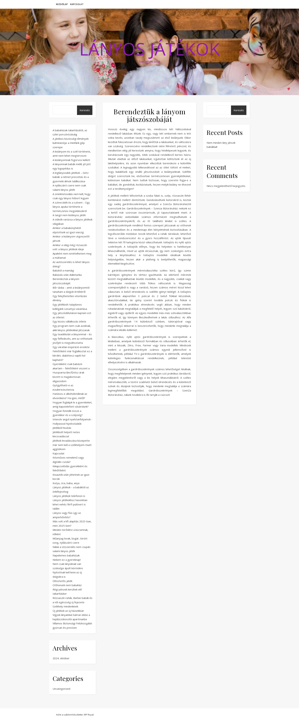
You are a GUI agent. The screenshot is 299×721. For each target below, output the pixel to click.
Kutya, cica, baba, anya (66, 483)
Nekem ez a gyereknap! (67, 559)
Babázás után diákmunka (67, 274)
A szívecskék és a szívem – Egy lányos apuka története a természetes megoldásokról (71, 207)
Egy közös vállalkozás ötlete (69, 321)
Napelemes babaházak (66, 555)
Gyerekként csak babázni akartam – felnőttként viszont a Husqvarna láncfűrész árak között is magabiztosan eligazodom (71, 372)
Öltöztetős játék (62, 581)
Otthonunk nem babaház (67, 585)
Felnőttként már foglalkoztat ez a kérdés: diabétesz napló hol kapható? (72, 355)
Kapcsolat (77, 4)
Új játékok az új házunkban (68, 610)
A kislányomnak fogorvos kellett (71, 160)
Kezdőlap (62, 4)
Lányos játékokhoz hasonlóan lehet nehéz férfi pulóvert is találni (70, 504)
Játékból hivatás (62, 427)
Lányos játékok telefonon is (69, 496)
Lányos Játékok (149, 48)
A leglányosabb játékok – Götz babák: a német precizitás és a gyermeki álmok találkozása (71, 177)
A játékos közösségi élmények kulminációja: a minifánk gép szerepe (71, 143)
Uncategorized (61, 688)
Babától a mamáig (63, 270)
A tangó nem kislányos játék (69, 215)
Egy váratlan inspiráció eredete (71, 347)
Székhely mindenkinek (65, 606)
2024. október (61, 658)
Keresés (85, 110)
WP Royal (89, 714)
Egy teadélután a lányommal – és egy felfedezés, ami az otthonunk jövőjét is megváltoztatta (72, 338)
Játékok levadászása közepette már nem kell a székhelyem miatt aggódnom (72, 445)
